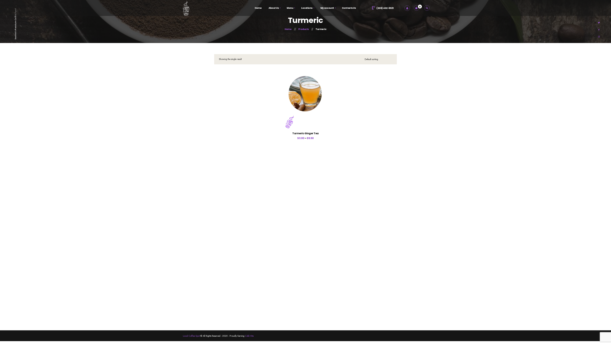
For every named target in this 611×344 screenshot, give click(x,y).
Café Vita (249, 335)
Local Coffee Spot (191, 335)
